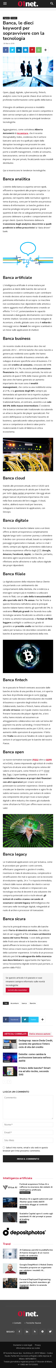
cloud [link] (12, 92)
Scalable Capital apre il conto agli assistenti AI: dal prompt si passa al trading (36, 1216)
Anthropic (24, 1288)
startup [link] (43, 695)
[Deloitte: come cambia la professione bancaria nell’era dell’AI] (10, 1058)
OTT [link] (39, 550)
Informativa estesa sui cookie (28, 1348)
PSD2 (35, 759)
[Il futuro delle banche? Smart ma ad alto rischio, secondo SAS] (10, 1071)
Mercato (7, 1047)
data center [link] (18, 493)
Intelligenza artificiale (17, 1178)
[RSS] (35, 1332)
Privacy (38, 1345)
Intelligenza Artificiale (28, 1258)
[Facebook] (19, 1332)
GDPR (49, 759)
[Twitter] (50, 1332)
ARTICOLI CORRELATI (15, 1033)
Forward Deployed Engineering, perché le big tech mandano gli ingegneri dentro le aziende (35, 1282)
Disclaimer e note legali (22, 1345)
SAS (5, 1075)
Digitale (6, 18)
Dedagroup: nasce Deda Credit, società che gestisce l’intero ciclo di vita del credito (36, 1043)
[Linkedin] (27, 1332)
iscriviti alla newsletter (17, 990)
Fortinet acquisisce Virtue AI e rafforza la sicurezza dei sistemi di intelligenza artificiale (36, 1187)
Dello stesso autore (39, 1033)
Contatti (17, 1323)
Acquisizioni (25, 1193)
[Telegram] (42, 1332)
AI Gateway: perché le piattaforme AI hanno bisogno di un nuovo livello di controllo (36, 1253)
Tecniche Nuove (33, 1323)
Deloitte (7, 1061)
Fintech (13, 18)
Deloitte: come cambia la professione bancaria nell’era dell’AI (35, 1057)
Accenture (22, 133)
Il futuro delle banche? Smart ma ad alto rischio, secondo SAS (34, 1071)
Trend (6, 1244)
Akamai (23, 1207)
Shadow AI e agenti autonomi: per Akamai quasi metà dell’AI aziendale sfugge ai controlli (36, 1202)
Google (23, 1273)
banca (24, 1003)
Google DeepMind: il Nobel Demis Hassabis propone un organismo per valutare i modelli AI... (36, 1267)
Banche (33, 1003)
